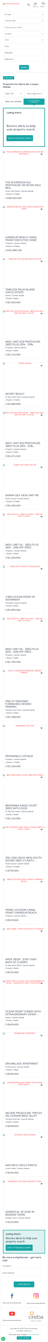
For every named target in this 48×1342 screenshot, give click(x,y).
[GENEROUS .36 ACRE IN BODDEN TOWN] (24, 1194)
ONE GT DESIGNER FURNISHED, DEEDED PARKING (18, 704)
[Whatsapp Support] (3, 1339)
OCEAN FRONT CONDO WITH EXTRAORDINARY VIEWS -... (23, 1013)
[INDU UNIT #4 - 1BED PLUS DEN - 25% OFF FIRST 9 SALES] (24, 632)
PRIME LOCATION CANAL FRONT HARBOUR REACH (21, 911)
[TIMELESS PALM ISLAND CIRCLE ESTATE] (24, 272)
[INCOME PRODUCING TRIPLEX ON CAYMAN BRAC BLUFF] (24, 1096)
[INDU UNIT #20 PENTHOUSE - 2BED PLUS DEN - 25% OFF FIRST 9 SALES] (24, 426)
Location (8, 34)
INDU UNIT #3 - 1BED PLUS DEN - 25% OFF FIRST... (22, 546)
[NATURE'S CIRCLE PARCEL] (24, 1148)
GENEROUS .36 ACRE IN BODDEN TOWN (19, 1213)
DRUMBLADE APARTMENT (21, 1063)
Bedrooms (9, 53)
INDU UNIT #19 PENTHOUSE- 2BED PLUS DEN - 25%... (23, 343)
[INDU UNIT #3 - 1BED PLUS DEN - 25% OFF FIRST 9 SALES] (24, 527)
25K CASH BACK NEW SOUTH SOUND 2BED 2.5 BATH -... (23, 859)
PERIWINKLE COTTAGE (19, 756)
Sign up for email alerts (19, 1248)
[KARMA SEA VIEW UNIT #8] (24, 478)
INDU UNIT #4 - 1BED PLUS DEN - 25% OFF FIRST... (22, 650)
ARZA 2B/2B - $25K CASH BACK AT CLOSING (20, 961)
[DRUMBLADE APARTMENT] (24, 1046)
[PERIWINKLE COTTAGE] (24, 739)
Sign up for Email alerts (19, 138)
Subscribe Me (24, 1284)
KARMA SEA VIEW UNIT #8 (21, 495)
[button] (23, 14)
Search (24, 67)
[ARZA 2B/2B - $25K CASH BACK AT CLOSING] (24, 942)
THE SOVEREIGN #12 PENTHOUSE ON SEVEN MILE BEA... (23, 185)
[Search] (28, 5)
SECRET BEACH (14, 394)
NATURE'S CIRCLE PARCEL (21, 1165)
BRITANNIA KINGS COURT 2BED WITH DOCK (21, 807)
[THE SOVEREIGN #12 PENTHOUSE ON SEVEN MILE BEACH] (24, 165)
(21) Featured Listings (34, 101)
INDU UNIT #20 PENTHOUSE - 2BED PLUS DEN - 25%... (23, 444)
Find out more (33, 1334)
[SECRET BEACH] (24, 376)
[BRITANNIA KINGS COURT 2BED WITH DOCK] (24, 788)
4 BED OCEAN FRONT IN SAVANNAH (20, 598)
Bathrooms (9, 59)
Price (7, 46)
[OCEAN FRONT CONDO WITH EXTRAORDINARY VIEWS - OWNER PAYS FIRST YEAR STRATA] (24, 994)
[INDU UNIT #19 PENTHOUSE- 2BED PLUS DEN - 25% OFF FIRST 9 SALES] (24, 324)
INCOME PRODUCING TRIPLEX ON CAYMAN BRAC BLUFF (23, 1114)
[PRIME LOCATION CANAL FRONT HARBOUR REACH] (24, 892)
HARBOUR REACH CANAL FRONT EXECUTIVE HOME (21, 239)
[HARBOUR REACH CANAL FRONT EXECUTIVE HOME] (24, 220)
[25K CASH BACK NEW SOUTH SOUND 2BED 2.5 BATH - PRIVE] (24, 840)
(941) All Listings (13, 102)
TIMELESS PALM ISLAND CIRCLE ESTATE (20, 291)
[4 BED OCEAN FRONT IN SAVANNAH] (24, 579)
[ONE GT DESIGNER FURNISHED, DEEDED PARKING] (24, 684)
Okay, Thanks (24, 1338)
